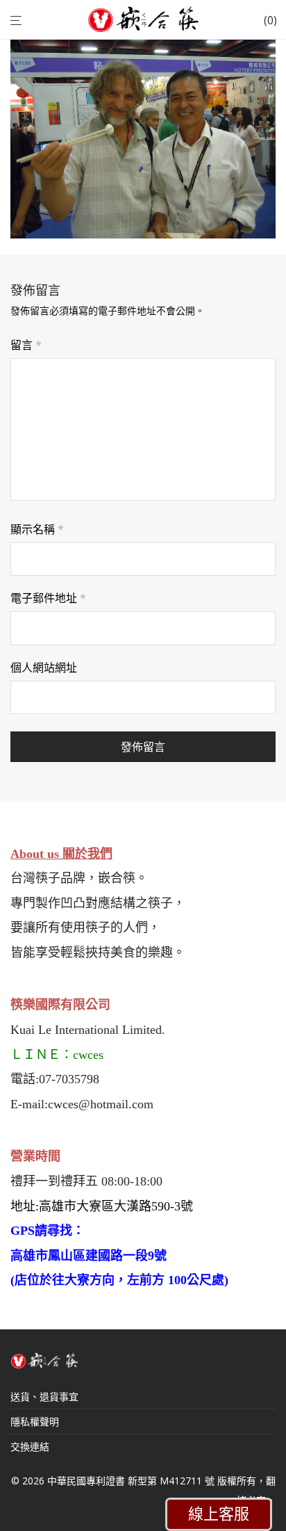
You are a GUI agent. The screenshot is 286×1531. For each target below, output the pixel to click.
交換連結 (29, 1446)
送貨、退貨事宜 (44, 1396)
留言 (26, 345)
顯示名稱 (37, 529)
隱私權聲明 (34, 1421)
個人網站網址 (43, 667)
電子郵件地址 (48, 598)
